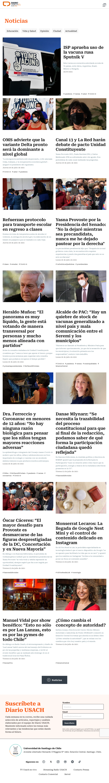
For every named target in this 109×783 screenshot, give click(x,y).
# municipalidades (90, 363)
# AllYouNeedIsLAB (63, 572)
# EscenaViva (7, 663)
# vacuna (76, 94)
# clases (6, 264)
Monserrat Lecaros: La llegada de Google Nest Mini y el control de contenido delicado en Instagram (80, 532)
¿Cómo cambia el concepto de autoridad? (81, 622)
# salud (84, 94)
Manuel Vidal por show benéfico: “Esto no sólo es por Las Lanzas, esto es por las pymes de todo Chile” (27, 629)
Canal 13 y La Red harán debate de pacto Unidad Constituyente (81, 144)
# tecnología (76, 572)
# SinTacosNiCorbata (31, 366)
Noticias (57, 680)
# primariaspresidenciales (12, 366)
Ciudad (57, 30)
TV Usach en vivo (28, 770)
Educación (12, 30)
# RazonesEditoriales (63, 475)
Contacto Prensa (81, 770)
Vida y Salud (29, 30)
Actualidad (71, 30)
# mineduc (14, 264)
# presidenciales (82, 264)
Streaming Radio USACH (55, 770)
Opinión (44, 30)
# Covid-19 (92, 94)
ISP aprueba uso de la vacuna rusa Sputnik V (83, 52)
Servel (67, 774)
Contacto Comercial (48, 774)
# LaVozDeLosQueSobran (65, 264)
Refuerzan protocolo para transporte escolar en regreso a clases (27, 224)
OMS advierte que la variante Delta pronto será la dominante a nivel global (25, 146)
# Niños (6, 473)
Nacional (68, 39)
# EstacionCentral (62, 663)
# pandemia (67, 94)
